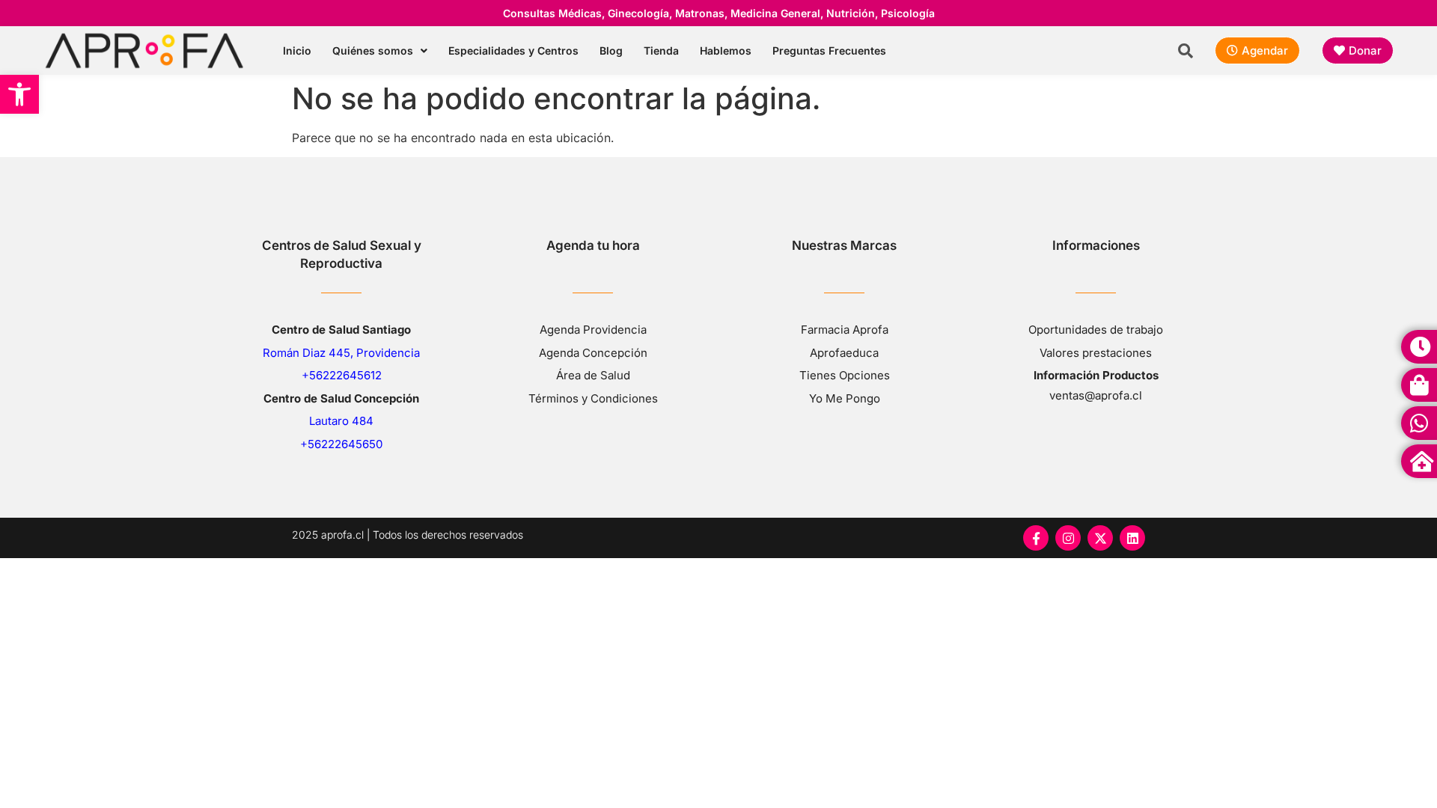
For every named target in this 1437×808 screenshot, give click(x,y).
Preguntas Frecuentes (829, 50)
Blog (611, 50)
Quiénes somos (372, 50)
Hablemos (725, 50)
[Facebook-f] (1036, 538)
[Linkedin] (1132, 538)
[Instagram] (1068, 538)
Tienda (661, 50)
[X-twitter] (1100, 538)
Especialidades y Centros (513, 50)
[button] (19, 94)
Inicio (297, 50)
